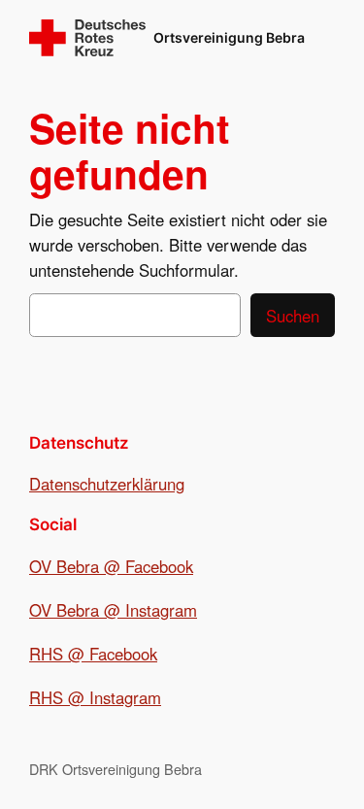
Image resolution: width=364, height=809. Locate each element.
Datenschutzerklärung (106, 483)
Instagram (161, 610)
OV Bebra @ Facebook (111, 566)
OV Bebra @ (77, 610)
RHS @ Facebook (93, 653)
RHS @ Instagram (95, 697)
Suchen (292, 315)
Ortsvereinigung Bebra (229, 37)
